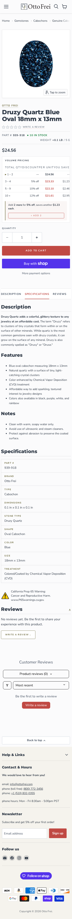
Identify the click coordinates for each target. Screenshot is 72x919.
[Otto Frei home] (36, 6)
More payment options (36, 273)
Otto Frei (10, 105)
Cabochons (40, 21)
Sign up (57, 833)
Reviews (59, 294)
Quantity (9, 228)
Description (11, 294)
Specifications (37, 294)
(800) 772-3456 (33, 789)
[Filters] (7, 685)
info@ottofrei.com (21, 784)
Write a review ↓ (18, 634)
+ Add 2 (36, 215)
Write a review (36, 705)
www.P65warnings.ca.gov (27, 600)
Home (6, 21)
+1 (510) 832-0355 (23, 793)
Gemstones (21, 21)
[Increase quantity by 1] (37, 237)
